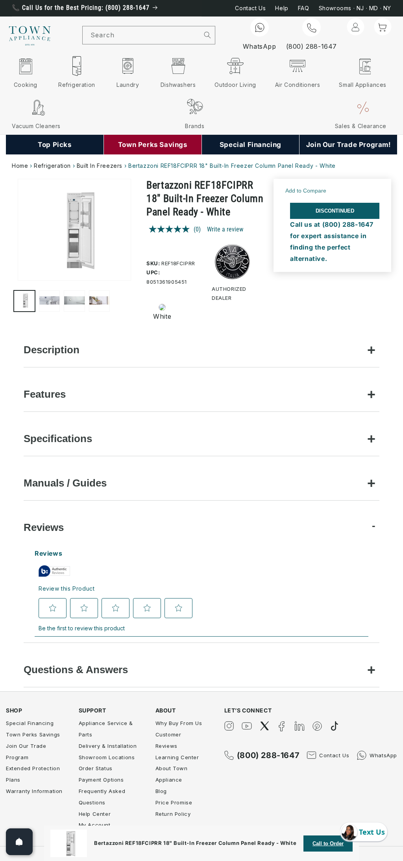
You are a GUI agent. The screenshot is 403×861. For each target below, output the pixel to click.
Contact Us (250, 8)
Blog (161, 791)
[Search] (207, 35)
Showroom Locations (107, 757)
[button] (382, 26)
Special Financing (30, 723)
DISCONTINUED (335, 211)
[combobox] (141, 35)
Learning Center (177, 757)
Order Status (96, 768)
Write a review (225, 229)
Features (45, 394)
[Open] (19, 841)
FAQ (303, 8)
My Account (95, 825)
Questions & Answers (76, 670)
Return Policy (173, 814)
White (162, 316)
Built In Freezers (99, 165)
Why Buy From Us (178, 723)
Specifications (58, 438)
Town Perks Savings (33, 734)
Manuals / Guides (65, 483)
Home (20, 165)
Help (281, 8)
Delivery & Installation (108, 746)
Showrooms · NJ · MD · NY (355, 8)
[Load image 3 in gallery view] (74, 301)
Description (51, 350)
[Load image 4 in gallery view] (99, 301)
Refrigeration (52, 165)
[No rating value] (171, 229)
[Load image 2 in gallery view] (49, 301)
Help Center (95, 814)
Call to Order (328, 843)
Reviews (44, 527)
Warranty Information (34, 791)
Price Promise (173, 802)
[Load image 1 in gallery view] (24, 301)
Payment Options (101, 780)
